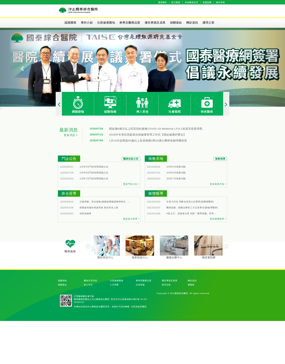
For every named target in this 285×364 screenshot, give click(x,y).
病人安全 (88, 285)
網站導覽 (220, 2)
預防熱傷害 (85, 213)
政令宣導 (69, 193)
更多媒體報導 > (218, 219)
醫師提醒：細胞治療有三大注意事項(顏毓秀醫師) (192, 207)
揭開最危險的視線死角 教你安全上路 (99, 207)
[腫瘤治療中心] (174, 247)
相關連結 (176, 22)
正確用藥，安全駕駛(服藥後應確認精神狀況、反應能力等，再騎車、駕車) (106, 201)
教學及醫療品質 (129, 22)
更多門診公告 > (131, 184)
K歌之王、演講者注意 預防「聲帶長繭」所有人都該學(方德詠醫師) (192, 213)
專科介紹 (87, 22)
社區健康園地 (106, 22)
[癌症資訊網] (208, 247)
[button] (21, 67)
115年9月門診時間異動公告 (94, 167)
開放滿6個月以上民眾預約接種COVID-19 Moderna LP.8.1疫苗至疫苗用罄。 (157, 128)
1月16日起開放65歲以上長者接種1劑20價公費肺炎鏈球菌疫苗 (148, 140)
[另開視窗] (78, 104)
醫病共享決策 (90, 280)
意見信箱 (166, 285)
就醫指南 (62, 280)
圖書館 (191, 285)
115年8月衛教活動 (176, 172)
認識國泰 (70, 22)
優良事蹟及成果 (155, 22)
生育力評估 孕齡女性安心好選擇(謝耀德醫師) (190, 201)
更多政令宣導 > (131, 219)
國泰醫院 (162, 2)
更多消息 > (71, 135)
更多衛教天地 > (218, 184)
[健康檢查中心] (140, 247)
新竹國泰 (175, 2)
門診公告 (69, 159)
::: (1, 108)
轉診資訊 (192, 22)
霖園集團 (207, 2)
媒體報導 (155, 193)
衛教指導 (220, 158)
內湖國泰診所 (191, 2)
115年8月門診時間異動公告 (94, 172)
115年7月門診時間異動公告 (94, 178)
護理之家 (208, 22)
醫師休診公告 (130, 158)
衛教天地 (155, 159)
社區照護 (140, 285)
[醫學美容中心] (105, 247)
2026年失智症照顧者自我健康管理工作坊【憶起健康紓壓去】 (147, 134)
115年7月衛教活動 (176, 178)
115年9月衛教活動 (176, 167)
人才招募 (114, 285)
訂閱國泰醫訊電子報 (84, 296)
